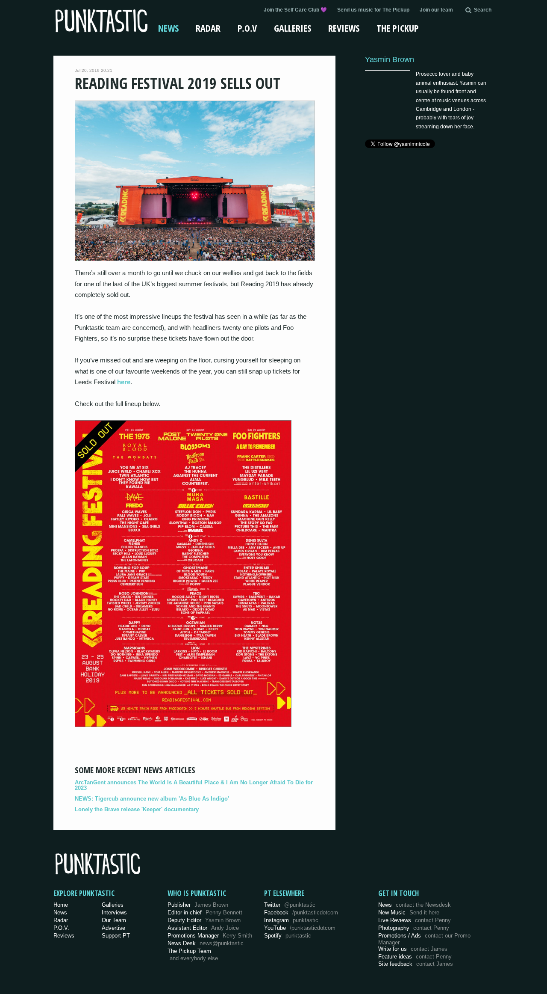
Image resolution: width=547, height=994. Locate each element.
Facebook (301, 912)
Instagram (291, 920)
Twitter (289, 905)
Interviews (114, 912)
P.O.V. (61, 928)
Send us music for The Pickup (373, 10)
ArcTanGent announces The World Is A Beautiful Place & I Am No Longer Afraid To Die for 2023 (194, 785)
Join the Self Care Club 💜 (295, 10)
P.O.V (247, 27)
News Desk (206, 943)
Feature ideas (415, 956)
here (123, 382)
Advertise (113, 928)
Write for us (412, 949)
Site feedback (415, 964)
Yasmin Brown (389, 59)
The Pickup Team (189, 951)
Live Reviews (414, 920)
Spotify (287, 935)
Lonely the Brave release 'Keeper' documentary (137, 809)
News (168, 27)
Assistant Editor (203, 928)
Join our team (436, 10)
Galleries (292, 27)
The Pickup (397, 27)
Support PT (116, 935)
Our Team (114, 920)
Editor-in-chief (205, 912)
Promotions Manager (210, 935)
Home (60, 905)
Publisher (198, 905)
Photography (413, 928)
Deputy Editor (204, 920)
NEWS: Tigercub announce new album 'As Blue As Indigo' (152, 798)
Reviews (343, 27)
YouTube (299, 928)
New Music (408, 912)
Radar (208, 27)
